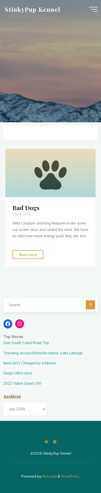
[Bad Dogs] (50, 173)
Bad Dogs (26, 208)
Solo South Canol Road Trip (26, 343)
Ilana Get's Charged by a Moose (29, 363)
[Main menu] (93, 9)
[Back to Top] (82, 474)
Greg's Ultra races (17, 373)
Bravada (49, 476)
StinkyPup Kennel (32, 9)
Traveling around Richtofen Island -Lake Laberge (43, 353)
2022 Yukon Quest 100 (22, 383)
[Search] (90, 304)
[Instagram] (54, 442)
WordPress (70, 476)
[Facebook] (46, 442)
